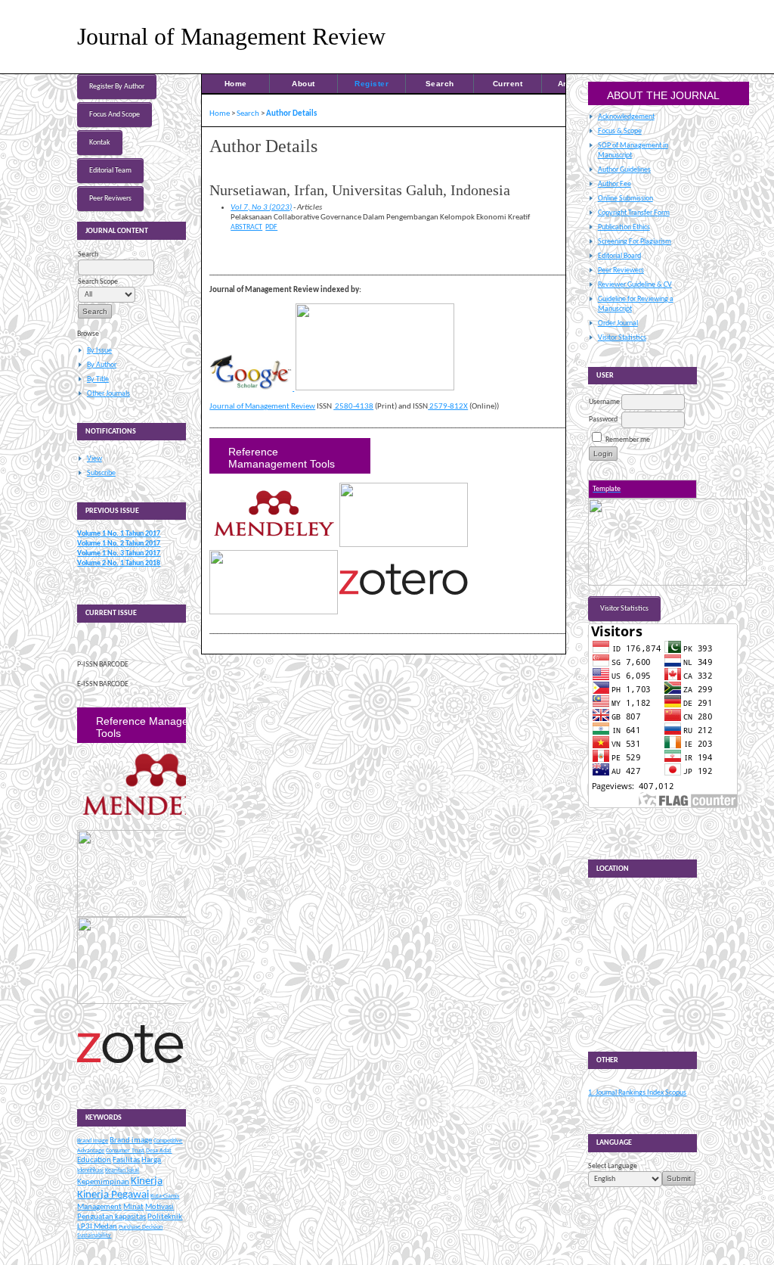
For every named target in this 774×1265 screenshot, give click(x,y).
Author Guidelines (624, 170)
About (303, 83)
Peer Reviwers (110, 198)
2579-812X (448, 406)
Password (603, 419)
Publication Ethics (624, 227)
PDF (271, 227)
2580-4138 (353, 406)
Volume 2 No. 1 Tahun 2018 (118, 563)
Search (440, 83)
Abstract (246, 227)
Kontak (99, 142)
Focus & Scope (620, 131)
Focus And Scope (114, 114)
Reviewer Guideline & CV (635, 285)
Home (235, 83)
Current (508, 83)
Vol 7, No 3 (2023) (261, 208)
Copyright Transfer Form (634, 213)
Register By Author (116, 86)
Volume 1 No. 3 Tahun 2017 (118, 553)
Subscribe (101, 473)
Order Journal (618, 323)
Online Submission (625, 198)
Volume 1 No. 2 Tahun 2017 (118, 543)
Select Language (612, 1166)
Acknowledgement (626, 117)
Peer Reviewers (621, 270)
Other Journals (108, 394)
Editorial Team (110, 170)
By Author (101, 365)
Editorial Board (619, 256)
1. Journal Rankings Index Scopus (637, 1093)
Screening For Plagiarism (634, 242)
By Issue (99, 351)
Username (604, 402)
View (94, 459)
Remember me (627, 440)
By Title (98, 379)
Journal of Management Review (262, 406)
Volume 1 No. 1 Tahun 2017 (118, 534)
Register (371, 83)
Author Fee (614, 184)
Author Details (291, 114)
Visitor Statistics (622, 338)
